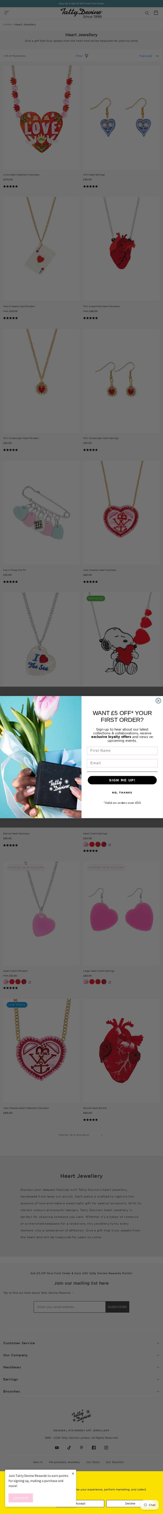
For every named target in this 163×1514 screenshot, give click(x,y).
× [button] (73, 1473)
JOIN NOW (20, 1498)
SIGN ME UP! (122, 780)
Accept (80, 1503)
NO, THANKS (122, 792)
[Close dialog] (158, 700)
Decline (130, 1503)
